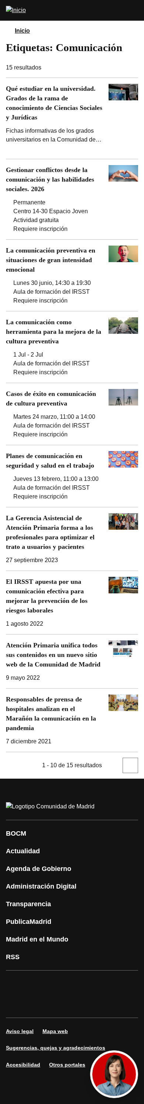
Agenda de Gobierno (38, 868)
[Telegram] (60, 1004)
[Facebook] (16, 983)
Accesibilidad (23, 1065)
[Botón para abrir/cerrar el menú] (133, 10)
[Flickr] (38, 1004)
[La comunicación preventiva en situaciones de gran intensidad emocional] (72, 275)
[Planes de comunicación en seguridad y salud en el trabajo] (72, 476)
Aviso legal (20, 1031)
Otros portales (67, 1065)
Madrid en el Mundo (37, 939)
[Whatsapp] (127, 983)
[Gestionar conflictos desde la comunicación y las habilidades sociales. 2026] (72, 199)
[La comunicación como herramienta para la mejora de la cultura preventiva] (72, 347)
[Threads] (82, 1004)
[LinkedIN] (105, 983)
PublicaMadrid (28, 921)
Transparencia (28, 904)
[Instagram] (38, 983)
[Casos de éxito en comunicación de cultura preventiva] (72, 414)
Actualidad (23, 851)
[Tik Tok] (16, 1004)
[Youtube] (82, 983)
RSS (13, 957)
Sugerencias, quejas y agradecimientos (55, 1048)
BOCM (16, 833)
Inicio (22, 31)
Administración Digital (41, 886)
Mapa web (55, 1031)
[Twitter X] (60, 983)
